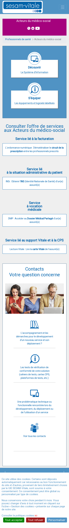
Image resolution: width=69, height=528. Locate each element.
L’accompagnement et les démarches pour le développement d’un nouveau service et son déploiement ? (34, 338)
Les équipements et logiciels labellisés (35, 103)
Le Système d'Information (34, 72)
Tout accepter (14, 520)
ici (36, 515)
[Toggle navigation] (62, 7)
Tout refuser (35, 520)
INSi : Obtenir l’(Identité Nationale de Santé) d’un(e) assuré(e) (34, 183)
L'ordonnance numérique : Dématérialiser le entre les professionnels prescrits (34, 149)
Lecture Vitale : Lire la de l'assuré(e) (34, 249)
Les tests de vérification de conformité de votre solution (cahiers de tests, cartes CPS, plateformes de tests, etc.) (34, 372)
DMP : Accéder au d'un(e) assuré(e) (34, 220)
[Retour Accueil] (28, 7)
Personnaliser (56, 520)
